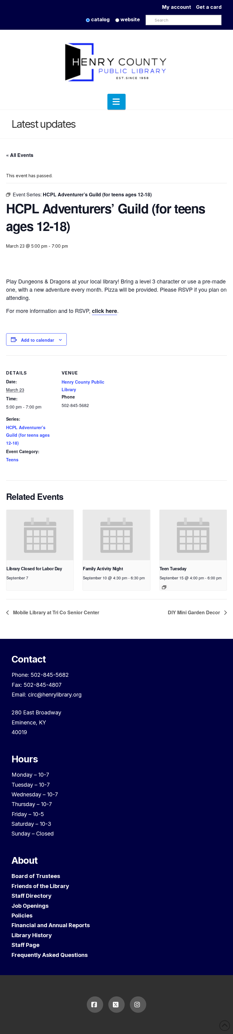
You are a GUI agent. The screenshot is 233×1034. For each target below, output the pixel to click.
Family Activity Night (103, 568)
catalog (100, 19)
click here (104, 311)
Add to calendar (37, 340)
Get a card (208, 7)
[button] (116, 102)
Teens (12, 459)
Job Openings (30, 906)
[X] (116, 1004)
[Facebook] (95, 1004)
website (129, 19)
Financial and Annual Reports (51, 925)
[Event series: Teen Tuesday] (164, 587)
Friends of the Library (40, 886)
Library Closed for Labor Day (34, 568)
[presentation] (39, 535)
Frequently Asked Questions (50, 955)
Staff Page (25, 945)
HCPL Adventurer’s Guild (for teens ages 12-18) (28, 435)
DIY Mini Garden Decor (194, 612)
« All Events (19, 154)
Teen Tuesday (173, 568)
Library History (32, 935)
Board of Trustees (36, 876)
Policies (22, 915)
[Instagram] (138, 1004)
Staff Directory (32, 896)
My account (179, 7)
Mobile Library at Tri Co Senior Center (55, 612)
